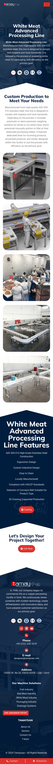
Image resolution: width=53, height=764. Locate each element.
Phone (27, 640)
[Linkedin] (26, 628)
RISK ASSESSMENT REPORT (15, 713)
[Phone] (26, 635)
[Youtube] (31, 628)
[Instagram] (21, 628)
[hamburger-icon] (46, 4)
